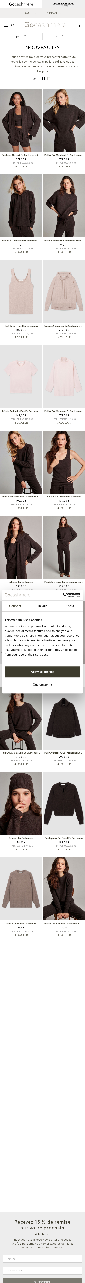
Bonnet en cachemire (21, 838)
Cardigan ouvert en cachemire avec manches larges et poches (22, 155)
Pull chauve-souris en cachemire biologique (22, 753)
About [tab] (69, 605)
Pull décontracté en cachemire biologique (22, 496)
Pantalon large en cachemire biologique (64, 582)
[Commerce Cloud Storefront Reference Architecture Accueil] (45, 25)
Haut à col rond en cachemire (21, 326)
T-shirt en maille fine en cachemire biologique (22, 411)
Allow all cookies (42, 671)
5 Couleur (64, 166)
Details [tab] (42, 605)
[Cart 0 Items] (80, 26)
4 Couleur (64, 252)
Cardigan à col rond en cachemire (64, 838)
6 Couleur (21, 252)
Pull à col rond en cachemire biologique (64, 923)
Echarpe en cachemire (21, 582)
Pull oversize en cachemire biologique (64, 240)
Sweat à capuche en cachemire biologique (22, 240)
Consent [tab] (15, 605)
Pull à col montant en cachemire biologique (64, 155)
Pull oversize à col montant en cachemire (64, 753)
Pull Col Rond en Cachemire (21, 923)
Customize (40, 684)
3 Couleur (21, 166)
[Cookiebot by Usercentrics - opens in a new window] (63, 595)
